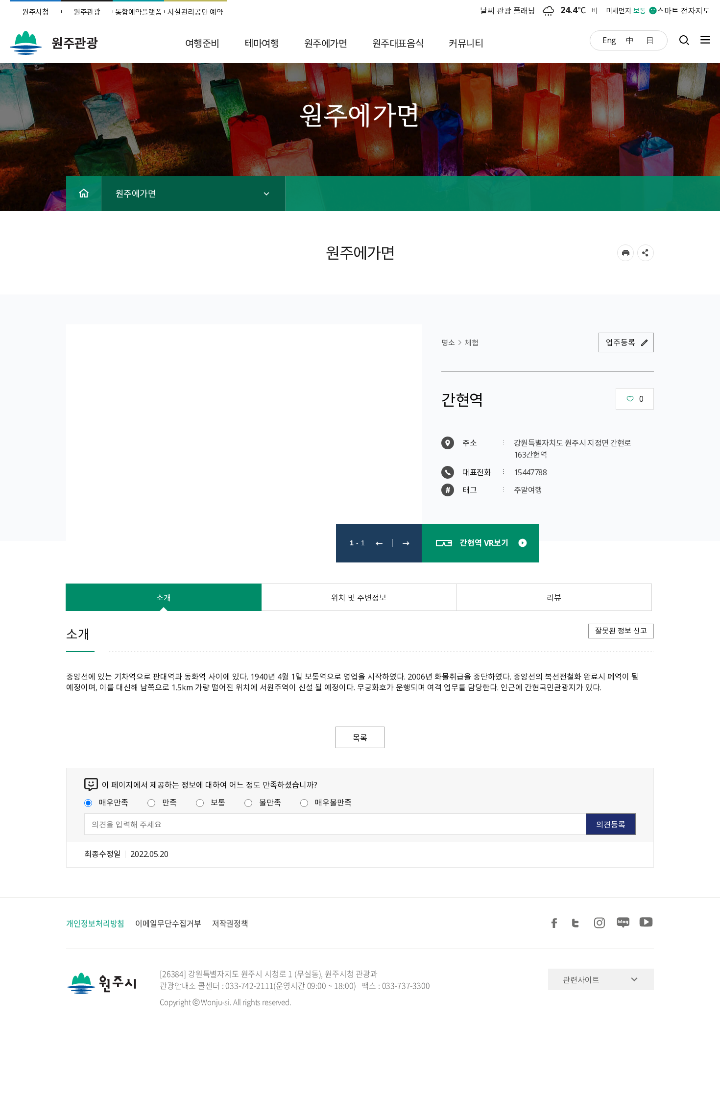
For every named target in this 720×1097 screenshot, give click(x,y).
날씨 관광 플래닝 (507, 10)
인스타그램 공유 (601, 923)
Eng (609, 40)
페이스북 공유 (556, 923)
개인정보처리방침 (95, 923)
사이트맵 (703, 40)
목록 (360, 737)
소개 (163, 597)
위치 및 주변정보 (358, 597)
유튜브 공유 (646, 923)
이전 (379, 543)
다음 (406, 543)
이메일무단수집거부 (168, 923)
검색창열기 (684, 40)
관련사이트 (581, 979)
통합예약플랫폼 (138, 11)
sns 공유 (645, 252)
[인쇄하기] (625, 252)
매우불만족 (333, 802)
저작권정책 (230, 923)
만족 (169, 802)
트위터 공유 (578, 923)
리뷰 (554, 597)
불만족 (270, 802)
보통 (218, 802)
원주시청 (35, 11)
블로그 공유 (623, 923)
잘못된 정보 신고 (621, 630)
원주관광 (86, 11)
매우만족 (113, 802)
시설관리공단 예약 (195, 11)
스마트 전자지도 (683, 10)
